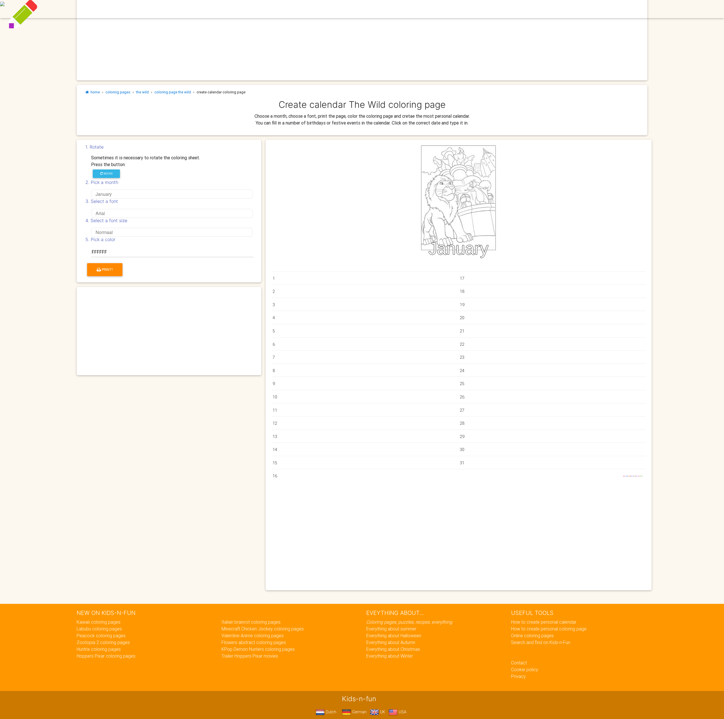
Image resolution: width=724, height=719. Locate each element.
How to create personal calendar (543, 622)
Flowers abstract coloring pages (253, 642)
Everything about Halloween (393, 635)
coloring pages (117, 92)
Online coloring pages (532, 635)
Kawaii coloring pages (98, 622)
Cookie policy (524, 669)
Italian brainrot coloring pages (251, 622)
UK (382, 711)
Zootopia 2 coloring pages (103, 642)
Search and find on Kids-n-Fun (540, 642)
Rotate (108, 173)
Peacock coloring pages (101, 635)
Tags (438, 9)
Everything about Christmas (393, 649)
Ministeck (389, 9)
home (94, 92)
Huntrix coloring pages (99, 649)
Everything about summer (391, 629)
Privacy (518, 676)
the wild (142, 92)
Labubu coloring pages (99, 629)
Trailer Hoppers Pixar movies (249, 656)
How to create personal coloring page (549, 629)
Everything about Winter (389, 656)
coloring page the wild (172, 92)
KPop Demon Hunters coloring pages (258, 649)
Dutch (330, 711)
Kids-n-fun (238, 8)
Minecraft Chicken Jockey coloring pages (262, 629)
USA (402, 711)
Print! (107, 269)
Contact (519, 663)
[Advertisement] (169, 331)
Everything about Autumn (390, 642)
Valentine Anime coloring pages (252, 635)
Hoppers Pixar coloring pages (106, 656)
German (359, 711)
